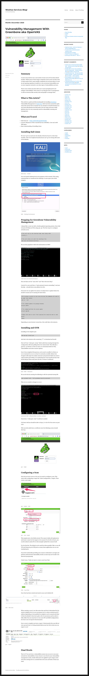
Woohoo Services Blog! (16, 10)
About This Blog (79, 10)
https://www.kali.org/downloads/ (38, 120)
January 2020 (68, 119)
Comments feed (68, 150)
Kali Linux (39, 103)
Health (66, 133)
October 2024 (68, 94)
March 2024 (67, 98)
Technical (7, 75)
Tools (66, 35)
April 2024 (67, 97)
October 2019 (68, 123)
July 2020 (67, 111)
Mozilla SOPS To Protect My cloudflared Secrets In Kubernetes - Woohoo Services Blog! (73, 70)
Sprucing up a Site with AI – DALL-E (72, 55)
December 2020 (68, 105)
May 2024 (67, 96)
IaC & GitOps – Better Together (72, 75)
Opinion (66, 134)
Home (66, 10)
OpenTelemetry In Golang (70, 52)
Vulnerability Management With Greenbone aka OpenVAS (27, 30)
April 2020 (67, 115)
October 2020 (68, 108)
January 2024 (68, 100)
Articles (71, 10)
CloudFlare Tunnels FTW (74, 71)
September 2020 (68, 109)
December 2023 (68, 101)
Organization (67, 135)
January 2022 (68, 104)
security (7, 77)
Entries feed (67, 149)
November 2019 (68, 122)
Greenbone (53, 102)
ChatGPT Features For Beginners (72, 54)
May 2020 (67, 114)
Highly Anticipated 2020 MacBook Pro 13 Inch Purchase (73, 84)
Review (66, 137)
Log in (66, 147)
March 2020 (67, 116)
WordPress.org (68, 152)
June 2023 (67, 103)
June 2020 (67, 112)
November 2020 (68, 107)
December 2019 (68, 120)
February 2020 (68, 118)
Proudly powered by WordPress (22, 670)
